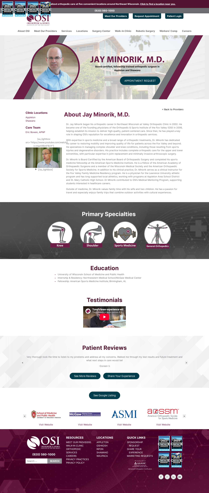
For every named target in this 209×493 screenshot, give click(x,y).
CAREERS (71, 455)
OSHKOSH (102, 445)
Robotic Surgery (145, 31)
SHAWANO (102, 452)
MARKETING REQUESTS (140, 455)
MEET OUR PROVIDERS (78, 442)
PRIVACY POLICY (75, 462)
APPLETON (102, 442)
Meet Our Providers (116, 16)
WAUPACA (102, 455)
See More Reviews (85, 376)
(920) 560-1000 (105, 10)
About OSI (24, 31)
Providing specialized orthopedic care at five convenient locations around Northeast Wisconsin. (104, 4)
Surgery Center (101, 31)
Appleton (30, 117)
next (186, 362)
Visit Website (46, 424)
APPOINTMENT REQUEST (140, 80)
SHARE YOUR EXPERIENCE (135, 451)
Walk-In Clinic (123, 31)
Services (66, 31)
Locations (82, 31)
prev (22, 362)
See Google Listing (104, 395)
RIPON (100, 449)
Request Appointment (147, 16)
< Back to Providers (172, 109)
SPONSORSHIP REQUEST (135, 444)
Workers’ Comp (168, 31)
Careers (186, 31)
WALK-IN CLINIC (75, 445)
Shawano (30, 120)
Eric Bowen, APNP (35, 132)
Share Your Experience (121, 376)
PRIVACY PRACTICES (77, 459)
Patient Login (174, 16)
